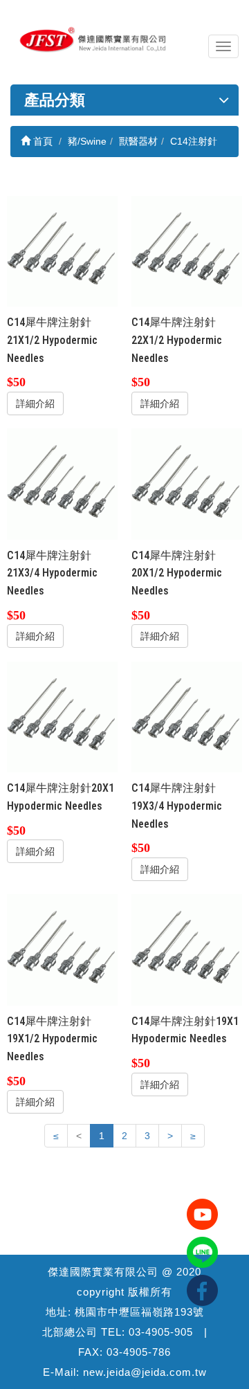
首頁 (41, 141)
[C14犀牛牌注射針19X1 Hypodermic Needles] (187, 950)
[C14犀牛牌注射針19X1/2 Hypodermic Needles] (62, 950)
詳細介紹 (35, 403)
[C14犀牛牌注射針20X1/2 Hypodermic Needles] (187, 484)
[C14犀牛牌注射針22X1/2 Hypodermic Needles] (187, 251)
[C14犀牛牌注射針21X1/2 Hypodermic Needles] (62, 251)
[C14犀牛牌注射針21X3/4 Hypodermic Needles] (62, 484)
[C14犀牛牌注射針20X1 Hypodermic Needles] (62, 717)
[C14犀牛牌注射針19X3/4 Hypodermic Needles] (187, 717)
